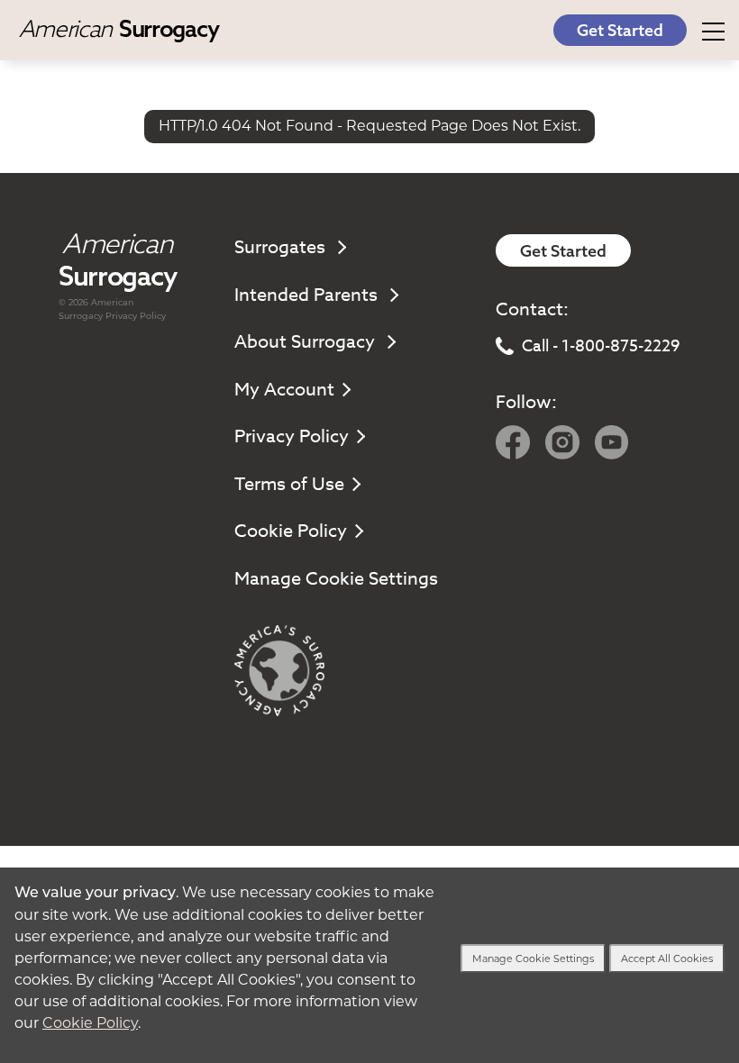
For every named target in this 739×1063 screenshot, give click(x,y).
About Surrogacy (306, 342)
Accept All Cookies (667, 958)
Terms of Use (289, 484)
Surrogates (282, 247)
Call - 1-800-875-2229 (601, 346)
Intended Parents (308, 295)
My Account (284, 390)
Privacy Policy (135, 316)
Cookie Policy (290, 531)
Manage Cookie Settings (336, 579)
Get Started (620, 30)
